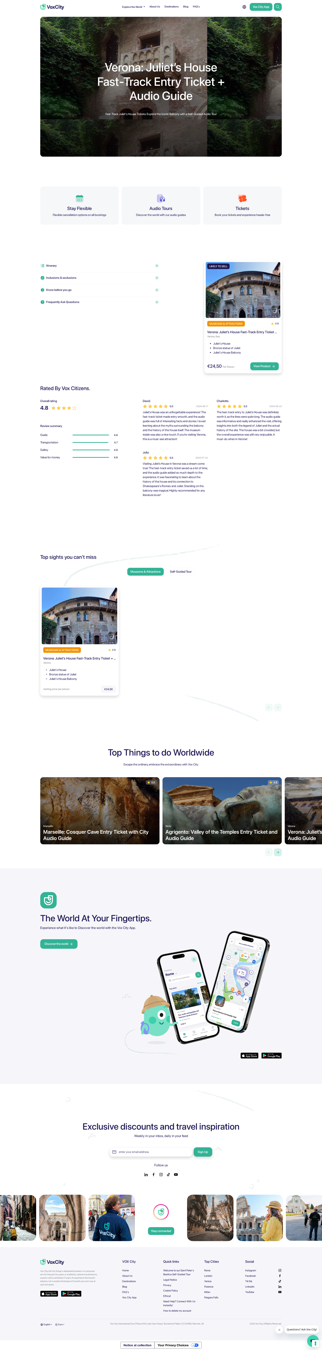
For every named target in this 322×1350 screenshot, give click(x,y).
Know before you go (59, 290)
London (208, 1275)
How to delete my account (177, 1310)
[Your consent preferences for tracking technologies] (315, 1343)
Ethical (167, 1295)
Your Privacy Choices (173, 1345)
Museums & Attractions (145, 571)
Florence (208, 1286)
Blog (185, 6)
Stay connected (161, 1231)
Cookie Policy (170, 1290)
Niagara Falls (211, 1297)
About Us (154, 6)
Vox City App (261, 7)
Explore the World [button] (132, 6)
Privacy (167, 1285)
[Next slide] (278, 852)
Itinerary (51, 265)
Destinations (172, 6)
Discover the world (56, 944)
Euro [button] (60, 1324)
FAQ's (196, 6)
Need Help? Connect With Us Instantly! (179, 1303)
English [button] (46, 1324)
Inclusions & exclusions (61, 278)
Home (125, 1270)
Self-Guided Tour (181, 571)
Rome (207, 1270)
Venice (207, 1281)
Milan (207, 1292)
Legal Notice (170, 1279)
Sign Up (203, 1152)
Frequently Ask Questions (62, 302)
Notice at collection (137, 1345)
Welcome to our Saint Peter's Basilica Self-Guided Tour (178, 1272)
